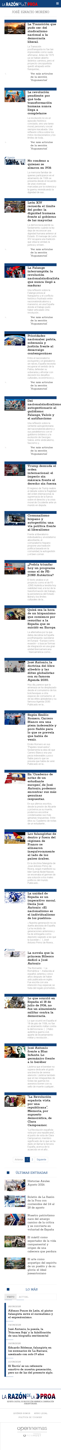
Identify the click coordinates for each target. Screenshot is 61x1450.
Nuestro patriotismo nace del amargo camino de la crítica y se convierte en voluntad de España (41, 1222)
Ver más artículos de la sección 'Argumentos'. (41, 77)
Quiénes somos (21, 1413)
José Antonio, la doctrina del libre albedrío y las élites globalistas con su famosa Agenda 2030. (41, 671)
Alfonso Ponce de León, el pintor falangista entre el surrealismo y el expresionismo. (30, 1314)
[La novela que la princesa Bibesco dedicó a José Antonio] (14, 954)
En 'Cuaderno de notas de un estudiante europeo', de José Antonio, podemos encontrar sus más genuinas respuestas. (42, 786)
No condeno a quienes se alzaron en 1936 (39, 164)
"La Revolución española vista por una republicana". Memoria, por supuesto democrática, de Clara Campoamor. (40, 1111)
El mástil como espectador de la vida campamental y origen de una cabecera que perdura (42, 1244)
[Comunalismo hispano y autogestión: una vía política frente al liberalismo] (14, 519)
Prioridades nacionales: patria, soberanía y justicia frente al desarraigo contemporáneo (42, 345)
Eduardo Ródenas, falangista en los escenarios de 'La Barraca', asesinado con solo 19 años (30, 1351)
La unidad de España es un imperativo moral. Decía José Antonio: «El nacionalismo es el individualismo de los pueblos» (42, 905)
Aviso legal (41, 1413)
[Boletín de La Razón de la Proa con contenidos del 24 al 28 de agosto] (14, 1201)
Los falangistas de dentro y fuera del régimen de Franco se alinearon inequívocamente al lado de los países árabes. (42, 846)
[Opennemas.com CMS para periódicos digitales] (32, 1431)
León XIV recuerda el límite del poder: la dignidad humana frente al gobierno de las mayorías (42, 211)
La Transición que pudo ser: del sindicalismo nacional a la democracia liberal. (42, 33)
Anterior (19, 1159)
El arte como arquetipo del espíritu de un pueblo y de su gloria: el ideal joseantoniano (42, 1266)
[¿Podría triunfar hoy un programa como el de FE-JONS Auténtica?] (14, 568)
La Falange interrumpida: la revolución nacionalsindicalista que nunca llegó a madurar (43, 277)
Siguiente (41, 1159)
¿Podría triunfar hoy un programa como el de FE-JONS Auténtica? (41, 570)
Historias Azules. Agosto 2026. (39, 1183)
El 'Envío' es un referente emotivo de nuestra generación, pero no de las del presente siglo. (30, 1369)
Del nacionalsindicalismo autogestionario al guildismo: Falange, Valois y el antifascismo (44, 410)
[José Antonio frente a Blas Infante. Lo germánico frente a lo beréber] (14, 1052)
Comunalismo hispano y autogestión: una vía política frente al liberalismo (42, 523)
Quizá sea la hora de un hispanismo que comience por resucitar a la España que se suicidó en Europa (42, 619)
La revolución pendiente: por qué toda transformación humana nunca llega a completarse (40, 102)
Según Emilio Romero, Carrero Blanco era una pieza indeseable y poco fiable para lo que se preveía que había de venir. (42, 727)
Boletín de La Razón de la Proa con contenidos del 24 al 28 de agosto (41, 1202)
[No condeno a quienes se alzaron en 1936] (14, 162)
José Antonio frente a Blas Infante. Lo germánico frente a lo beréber (41, 1055)
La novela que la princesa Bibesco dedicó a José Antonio (41, 958)
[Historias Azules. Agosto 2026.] (14, 1185)
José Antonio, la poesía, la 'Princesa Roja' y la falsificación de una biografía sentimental (29, 1332)
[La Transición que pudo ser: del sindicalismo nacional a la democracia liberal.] (14, 28)
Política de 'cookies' (30, 1417)
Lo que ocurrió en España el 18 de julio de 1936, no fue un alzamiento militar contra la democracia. (42, 1007)
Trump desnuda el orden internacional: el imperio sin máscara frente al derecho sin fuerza (42, 475)
